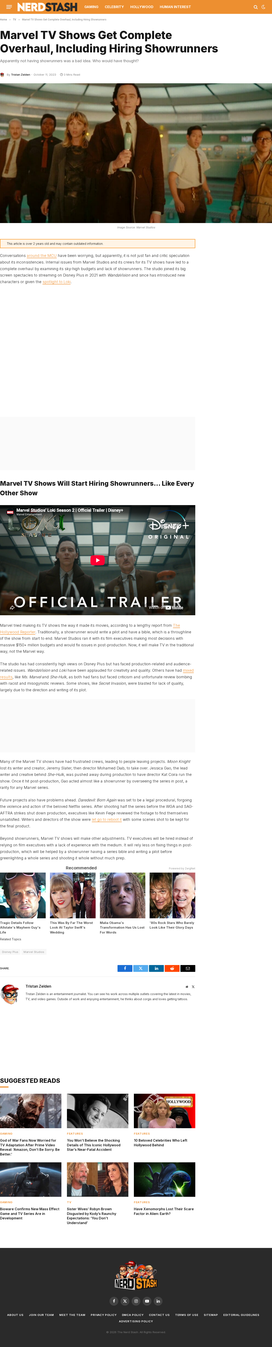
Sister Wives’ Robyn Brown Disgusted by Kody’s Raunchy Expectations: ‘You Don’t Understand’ (91, 1216)
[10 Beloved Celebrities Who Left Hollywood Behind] (164, 1111)
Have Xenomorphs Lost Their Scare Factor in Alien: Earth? (164, 1211)
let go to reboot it (107, 819)
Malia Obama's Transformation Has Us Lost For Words (122, 927)
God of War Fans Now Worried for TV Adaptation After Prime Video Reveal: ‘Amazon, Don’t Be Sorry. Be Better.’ (30, 1147)
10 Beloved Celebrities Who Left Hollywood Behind (160, 1142)
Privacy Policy (104, 1315)
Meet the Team (72, 1315)
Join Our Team (41, 1315)
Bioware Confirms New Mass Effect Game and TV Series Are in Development (29, 1213)
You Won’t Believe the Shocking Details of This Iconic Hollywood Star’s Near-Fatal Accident (93, 1145)
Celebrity (114, 7)
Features (75, 1133)
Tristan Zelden (20, 74)
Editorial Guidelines (241, 1315)
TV (69, 1202)
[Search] (256, 7)
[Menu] (9, 7)
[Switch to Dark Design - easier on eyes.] (263, 7)
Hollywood (141, 7)
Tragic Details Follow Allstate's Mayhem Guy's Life (20, 927)
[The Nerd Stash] (47, 7)
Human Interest (175, 7)
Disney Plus (10, 952)
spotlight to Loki (56, 281)
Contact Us (159, 1315)
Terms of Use (186, 1315)
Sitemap (211, 1315)
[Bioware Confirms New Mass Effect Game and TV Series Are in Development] (30, 1179)
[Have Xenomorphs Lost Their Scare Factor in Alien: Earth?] (164, 1179)
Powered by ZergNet (182, 868)
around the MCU (42, 255)
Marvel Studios (34, 952)
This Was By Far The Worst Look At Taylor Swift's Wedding (71, 927)
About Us (15, 1315)
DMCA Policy (133, 1315)
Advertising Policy (136, 1321)
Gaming (91, 7)
